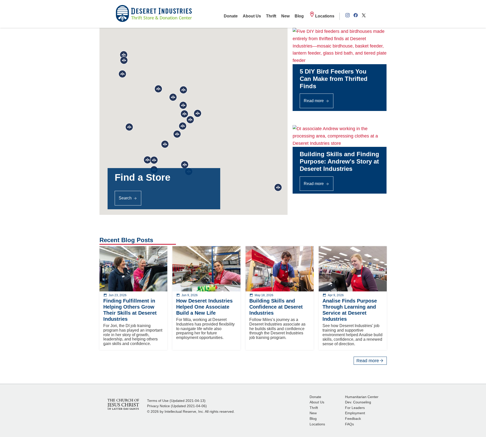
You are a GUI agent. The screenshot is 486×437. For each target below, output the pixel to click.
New (285, 16)
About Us (252, 16)
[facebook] (355, 16)
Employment (355, 413)
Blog (299, 16)
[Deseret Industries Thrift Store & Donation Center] (154, 14)
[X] (363, 16)
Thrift (271, 16)
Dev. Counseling (358, 402)
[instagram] (347, 16)
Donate (231, 16)
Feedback (353, 419)
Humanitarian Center (361, 397)
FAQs (349, 424)
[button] (184, 114)
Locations (324, 16)
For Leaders (355, 408)
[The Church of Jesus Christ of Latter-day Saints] (123, 403)
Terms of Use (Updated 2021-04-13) (176, 401)
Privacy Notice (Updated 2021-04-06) (177, 406)
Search (125, 198)
